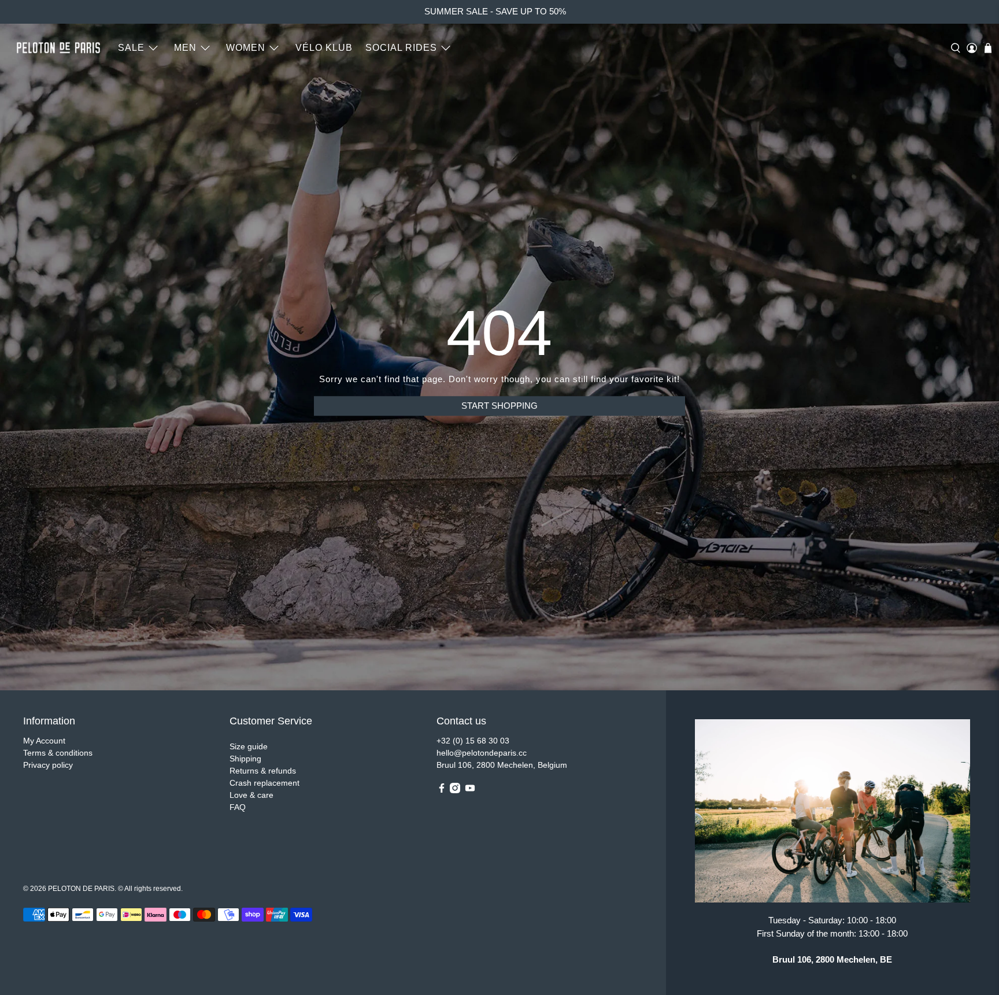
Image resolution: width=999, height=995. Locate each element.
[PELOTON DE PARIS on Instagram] (455, 790)
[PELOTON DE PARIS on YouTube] (470, 790)
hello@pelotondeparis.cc (481, 752)
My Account (44, 740)
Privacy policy (48, 765)
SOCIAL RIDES (401, 48)
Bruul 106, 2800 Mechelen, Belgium (501, 765)
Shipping (245, 758)
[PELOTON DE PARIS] (58, 47)
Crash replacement (264, 782)
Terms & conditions (57, 752)
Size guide (249, 746)
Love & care (251, 795)
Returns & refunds (263, 770)
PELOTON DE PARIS (81, 888)
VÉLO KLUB (324, 48)
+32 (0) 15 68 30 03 (472, 740)
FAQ (238, 807)
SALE (131, 48)
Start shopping (499, 405)
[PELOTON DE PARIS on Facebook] (441, 790)
